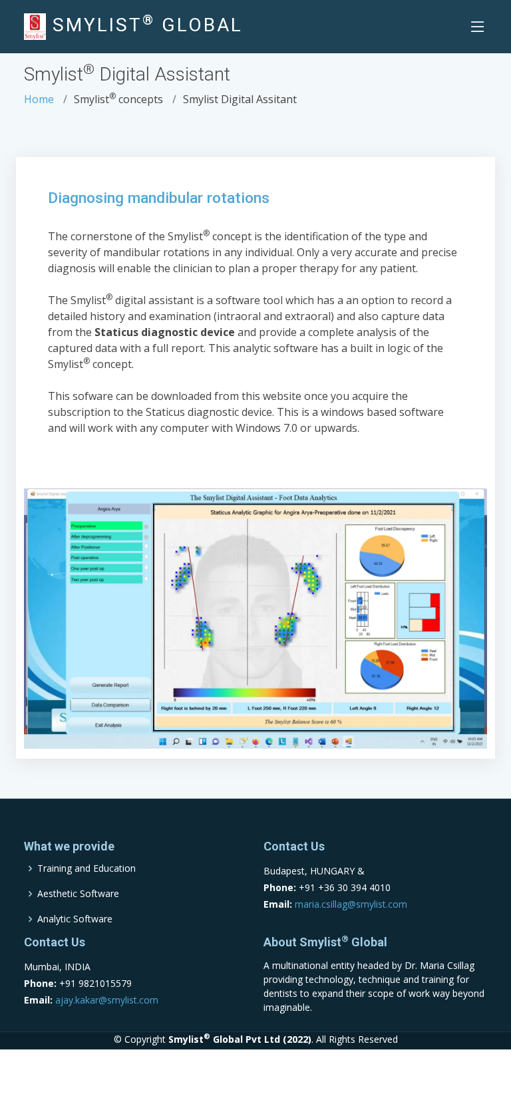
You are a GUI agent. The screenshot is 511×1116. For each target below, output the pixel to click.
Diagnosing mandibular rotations (158, 198)
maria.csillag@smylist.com (351, 904)
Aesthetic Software (78, 893)
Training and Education (86, 868)
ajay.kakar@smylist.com (106, 1000)
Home (39, 99)
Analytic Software (74, 919)
